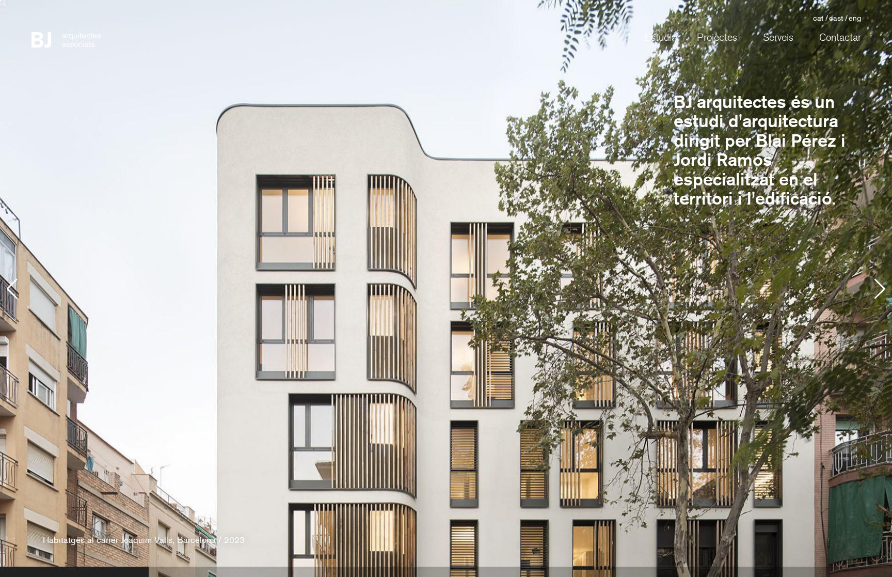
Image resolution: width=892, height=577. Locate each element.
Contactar (840, 38)
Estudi (658, 38)
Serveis (778, 38)
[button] (880, 288)
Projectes (717, 38)
